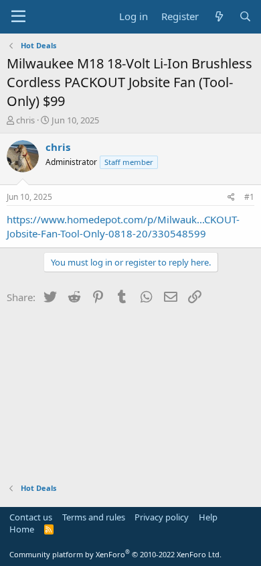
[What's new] (218, 16)
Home (21, 529)
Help (208, 517)
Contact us (30, 517)
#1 (249, 197)
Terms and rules (93, 517)
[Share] (231, 197)
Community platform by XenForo (115, 554)
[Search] (245, 16)
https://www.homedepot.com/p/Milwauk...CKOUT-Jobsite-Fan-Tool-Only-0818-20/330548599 (123, 226)
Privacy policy (162, 517)
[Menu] (18, 17)
